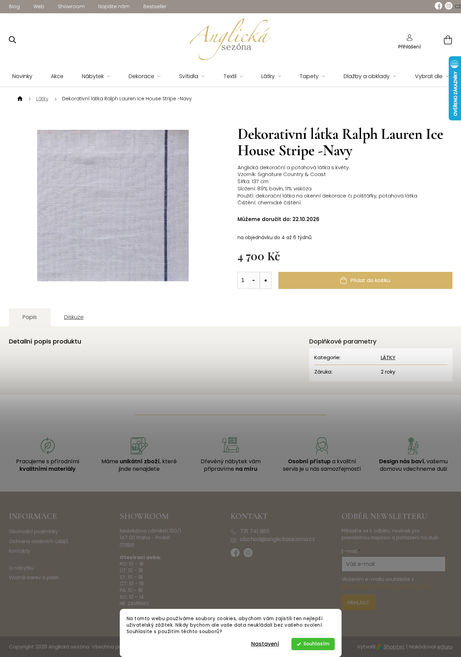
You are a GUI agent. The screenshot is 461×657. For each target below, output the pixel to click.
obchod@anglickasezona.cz (277, 539)
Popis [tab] (30, 317)
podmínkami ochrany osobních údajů (386, 586)
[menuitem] (22, 76)
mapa (127, 544)
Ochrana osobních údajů (38, 541)
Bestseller (155, 6)
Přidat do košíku (370, 280)
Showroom (71, 6)
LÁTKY (388, 357)
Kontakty (19, 551)
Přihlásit (358, 602)
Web (38, 6)
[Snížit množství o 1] (254, 280)
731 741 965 (255, 531)
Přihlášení (409, 46)
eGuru (444, 646)
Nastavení (265, 643)
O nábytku (21, 568)
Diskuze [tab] (74, 317)
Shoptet (394, 646)
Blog (14, 6)
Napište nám (114, 6)
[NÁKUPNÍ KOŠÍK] (439, 40)
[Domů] (19, 98)
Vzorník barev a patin (34, 577)
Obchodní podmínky (33, 531)
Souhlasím (316, 644)
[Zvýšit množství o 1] (265, 280)
